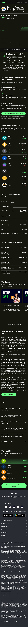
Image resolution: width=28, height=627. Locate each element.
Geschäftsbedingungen (12, 589)
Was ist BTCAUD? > (17, 49)
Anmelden (3, 41)
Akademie (17, 118)
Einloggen (19, 2)
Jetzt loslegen (8, 394)
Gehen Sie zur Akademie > (15, 324)
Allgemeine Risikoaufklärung (6, 597)
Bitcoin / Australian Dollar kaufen (13, 113)
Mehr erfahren (6, 319)
